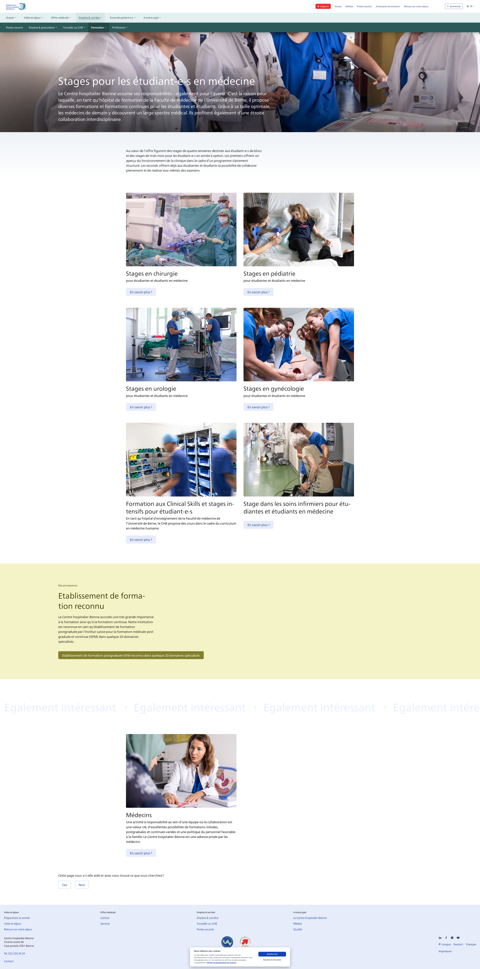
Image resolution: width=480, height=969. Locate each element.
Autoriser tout (272, 954)
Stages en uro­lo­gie (151, 388)
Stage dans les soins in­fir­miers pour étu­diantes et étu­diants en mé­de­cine (297, 507)
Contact (9, 961)
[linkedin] (440, 937)
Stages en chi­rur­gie (152, 273)
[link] (323, 6)
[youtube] (458, 937)
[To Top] (473, 962)
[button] (64, 885)
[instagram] (452, 937)
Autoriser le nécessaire (272, 960)
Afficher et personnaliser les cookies (221, 963)
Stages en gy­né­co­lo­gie (274, 388)
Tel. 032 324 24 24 (14, 953)
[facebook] (446, 937)
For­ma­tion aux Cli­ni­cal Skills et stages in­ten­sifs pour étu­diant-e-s (180, 507)
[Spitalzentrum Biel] (16, 6)
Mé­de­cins (139, 814)
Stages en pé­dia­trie (269, 273)
